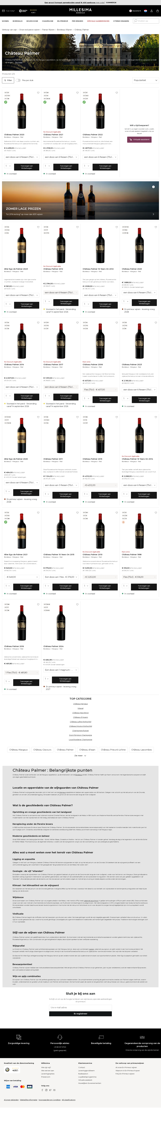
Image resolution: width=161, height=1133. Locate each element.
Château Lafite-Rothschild (80, 722)
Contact (81, 1067)
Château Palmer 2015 (92, 459)
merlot (91, 949)
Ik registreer (80, 1013)
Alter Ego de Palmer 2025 (16, 459)
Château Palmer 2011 (53, 459)
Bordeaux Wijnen (64, 30)
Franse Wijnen (48, 30)
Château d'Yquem (80, 717)
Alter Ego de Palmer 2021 (15, 554)
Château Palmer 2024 (53, 646)
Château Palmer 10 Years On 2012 (98, 269)
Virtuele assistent (85, 1080)
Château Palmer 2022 (93, 134)
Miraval (80, 708)
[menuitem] (5, 21)
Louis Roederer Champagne (80, 740)
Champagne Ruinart (80, 731)
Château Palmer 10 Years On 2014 (137, 459)
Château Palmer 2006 (93, 364)
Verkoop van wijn (9, 30)
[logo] (81, 11)
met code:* (75, 3)
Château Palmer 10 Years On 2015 (58, 554)
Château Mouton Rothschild (80, 726)
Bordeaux (7, 137)
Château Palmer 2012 (53, 269)
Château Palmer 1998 (132, 554)
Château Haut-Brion (80, 713)
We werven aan (47, 1071)
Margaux (15, 137)
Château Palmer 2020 (14, 134)
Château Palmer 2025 (132, 269)
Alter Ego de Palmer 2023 (16, 269)
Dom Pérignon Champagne (80, 735)
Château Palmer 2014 (14, 364)
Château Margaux (80, 704)
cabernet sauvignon (91, 901)
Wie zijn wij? (46, 1067)
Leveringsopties (47, 1074)
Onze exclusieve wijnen (29, 30)
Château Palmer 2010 (92, 554)
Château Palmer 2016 (14, 646)
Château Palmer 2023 (132, 364)
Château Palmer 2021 (53, 134)
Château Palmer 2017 (53, 364)
